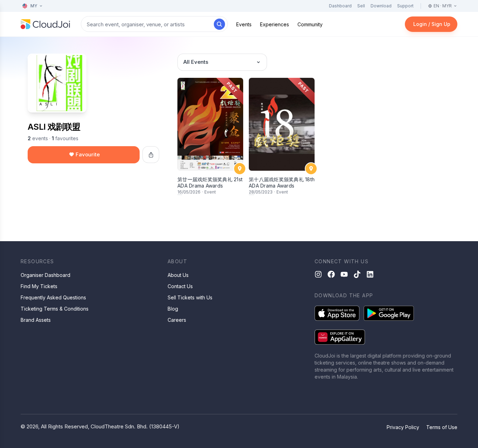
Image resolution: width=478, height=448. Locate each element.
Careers (177, 320)
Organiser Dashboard (45, 275)
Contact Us (180, 286)
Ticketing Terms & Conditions (55, 309)
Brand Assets (36, 320)
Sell (361, 5)
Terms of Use (441, 427)
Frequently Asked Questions (53, 297)
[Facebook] (331, 274)
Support (405, 5)
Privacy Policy (403, 427)
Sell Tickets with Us (190, 297)
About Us (178, 275)
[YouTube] (344, 274)
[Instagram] (318, 274)
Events (244, 24)
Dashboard (340, 5)
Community (310, 24)
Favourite (88, 154)
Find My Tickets (39, 286)
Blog (173, 309)
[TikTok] (357, 274)
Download (381, 5)
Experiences (274, 24)
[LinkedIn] (370, 274)
